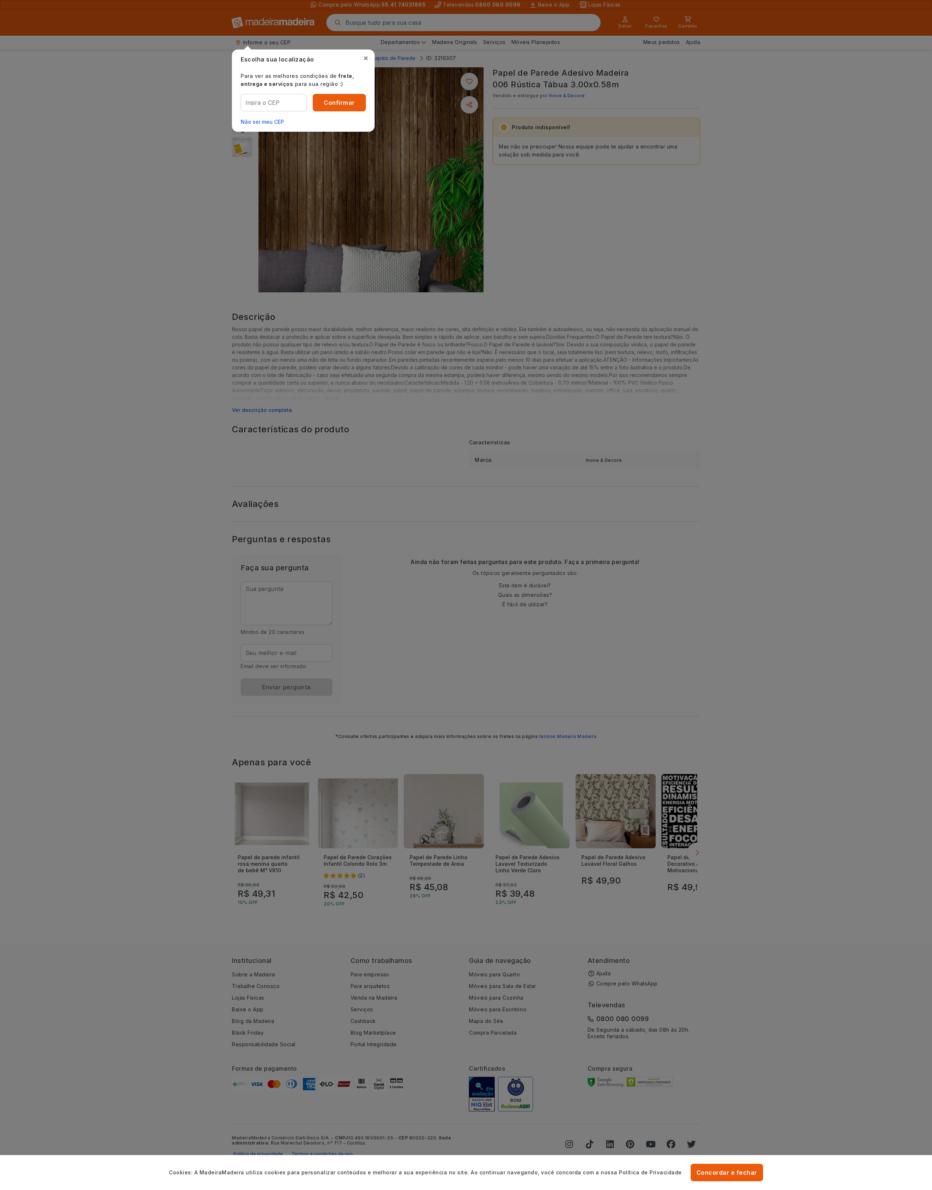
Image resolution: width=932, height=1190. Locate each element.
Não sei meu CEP (262, 122)
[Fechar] (366, 58)
